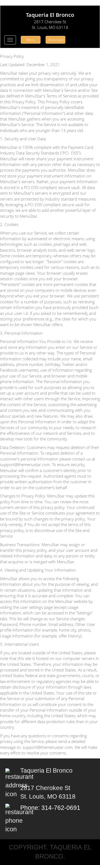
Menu (31, 39)
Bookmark (56, 39)
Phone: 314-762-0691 (50, 807)
